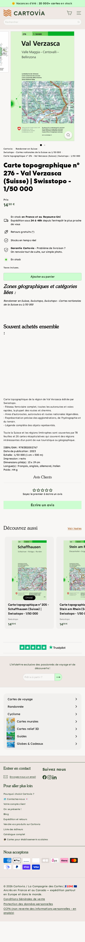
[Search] (78, 22)
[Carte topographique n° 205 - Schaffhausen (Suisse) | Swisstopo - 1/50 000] (29, 583)
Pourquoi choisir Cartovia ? (19, 793)
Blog (6, 814)
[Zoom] (68, 135)
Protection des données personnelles (28, 904)
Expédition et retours (15, 819)
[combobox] (42, 22)
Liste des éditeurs (13, 829)
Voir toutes (74, 528)
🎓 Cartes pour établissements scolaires (26, 839)
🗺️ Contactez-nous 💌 (16, 799)
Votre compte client (14, 804)
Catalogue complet (14, 834)
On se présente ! (12, 809)
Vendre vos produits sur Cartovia (22, 824)
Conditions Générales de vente (24, 899)
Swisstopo (36, 300)
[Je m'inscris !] (58, 677)
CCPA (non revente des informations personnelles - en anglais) (40, 910)
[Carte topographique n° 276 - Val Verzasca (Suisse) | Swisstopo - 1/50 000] (42, 359)
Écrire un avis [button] (42, 505)
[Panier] (69, 13)
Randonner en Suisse (16, 300)
